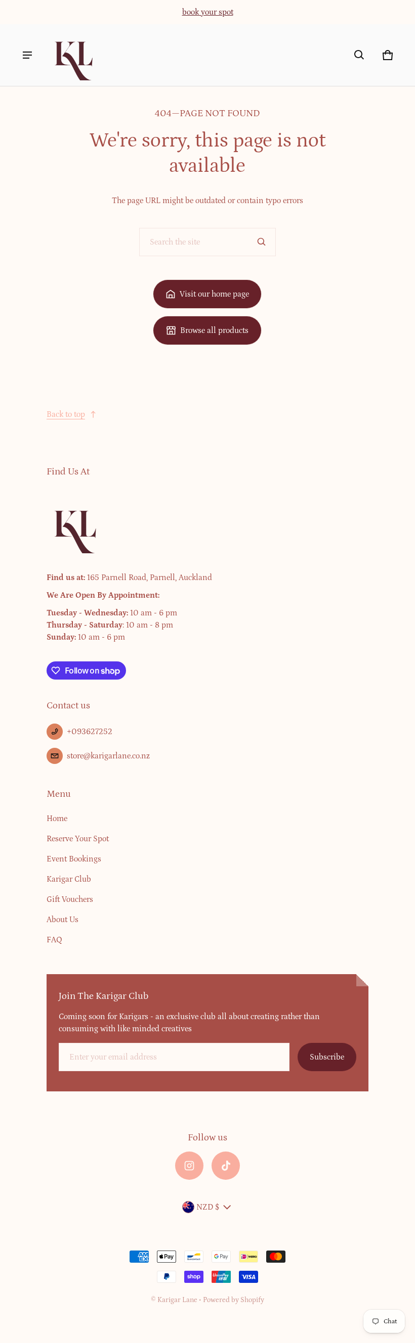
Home (57, 818)
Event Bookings (74, 859)
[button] (359, 55)
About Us (62, 919)
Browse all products (214, 330)
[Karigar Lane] (73, 55)
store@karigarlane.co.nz (108, 755)
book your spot (207, 12)
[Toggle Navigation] (27, 55)
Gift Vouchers (70, 899)
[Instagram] (189, 1166)
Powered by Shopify (233, 1300)
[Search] (261, 242)
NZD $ (207, 1207)
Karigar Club (69, 879)
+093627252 (89, 731)
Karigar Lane (177, 1300)
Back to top (66, 414)
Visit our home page (214, 294)
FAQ (54, 939)
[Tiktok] (226, 1166)
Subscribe (327, 1057)
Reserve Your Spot (78, 838)
